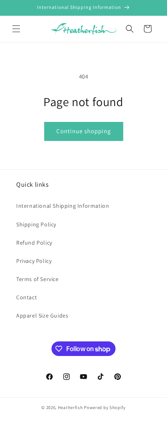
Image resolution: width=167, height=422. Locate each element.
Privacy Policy (33, 260)
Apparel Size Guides (42, 315)
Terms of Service (37, 279)
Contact (26, 297)
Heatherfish (70, 407)
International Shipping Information (62, 205)
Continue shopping (83, 131)
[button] (16, 29)
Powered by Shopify (105, 407)
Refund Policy (34, 242)
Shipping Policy (36, 224)
